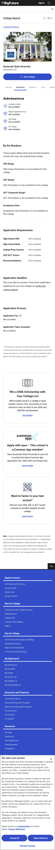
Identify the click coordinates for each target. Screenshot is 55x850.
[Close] (51, 759)
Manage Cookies (27, 846)
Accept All (14, 838)
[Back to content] (47, 357)
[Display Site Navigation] (52, 9)
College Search (11, 18)
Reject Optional (41, 838)
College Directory (11, 27)
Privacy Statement (16, 829)
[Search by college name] (44, 18)
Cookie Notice (23, 826)
